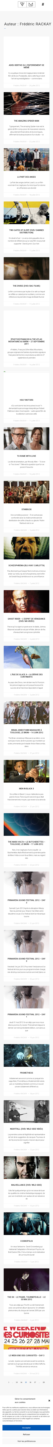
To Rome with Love (26, 456)
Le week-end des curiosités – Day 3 (26, 1355)
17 (35, 1382)
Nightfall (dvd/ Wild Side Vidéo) (26, 1129)
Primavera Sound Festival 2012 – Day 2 (26, 960)
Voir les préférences (27, 1441)
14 (21, 1382)
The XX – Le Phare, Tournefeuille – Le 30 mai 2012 (26, 1298)
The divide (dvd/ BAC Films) (26, 286)
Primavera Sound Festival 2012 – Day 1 (26, 1015)
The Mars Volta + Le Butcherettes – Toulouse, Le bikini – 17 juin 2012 (26, 843)
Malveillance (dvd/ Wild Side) (26, 1185)
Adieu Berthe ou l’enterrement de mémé (26, 66)
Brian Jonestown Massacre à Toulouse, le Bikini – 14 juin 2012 (26, 731)
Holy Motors (26, 400)
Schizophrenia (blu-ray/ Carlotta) (27, 565)
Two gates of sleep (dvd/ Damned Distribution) (26, 231)
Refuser (26, 1434)
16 (30, 1382)
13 (17, 1382)
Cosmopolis (26, 1241)
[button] (49, 1400)
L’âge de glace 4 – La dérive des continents (26, 675)
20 (44, 1382)
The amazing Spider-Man (26, 121)
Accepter (26, 1428)
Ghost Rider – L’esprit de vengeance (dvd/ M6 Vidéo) (26, 620)
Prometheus (26, 1073)
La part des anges (26, 177)
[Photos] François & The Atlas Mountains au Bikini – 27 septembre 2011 (26, 341)
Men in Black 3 (26, 788)
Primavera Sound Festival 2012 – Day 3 (26, 901)
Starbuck (27, 509)
